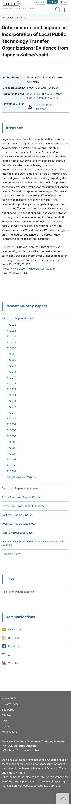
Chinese (64, 2)
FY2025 (11, 330)
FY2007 (11, 436)
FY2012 (11, 406)
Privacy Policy (10, 703)
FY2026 (11, 324)
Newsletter (14, 629)
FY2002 (11, 465)
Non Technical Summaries (17, 532)
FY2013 (11, 400)
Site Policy (8, 709)
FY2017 (11, 377)
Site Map (7, 715)
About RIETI (9, 698)
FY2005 (11, 447)
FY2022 (11, 348)
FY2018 (11, 371)
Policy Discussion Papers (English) (22, 497)
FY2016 (11, 383)
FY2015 (11, 389)
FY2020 (11, 359)
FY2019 (11, 365)
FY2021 (11, 354)
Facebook (14, 646)
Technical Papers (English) (17, 514)
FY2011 (11, 412)
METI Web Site (10, 732)
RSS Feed (14, 638)
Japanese (40, 2)
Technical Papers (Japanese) (19, 523)
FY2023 (11, 342)
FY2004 (11, 453)
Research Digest (11, 553)
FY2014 (11, 395)
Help (4, 720)
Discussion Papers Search (17, 591)
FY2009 (11, 424)
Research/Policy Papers (14, 17)
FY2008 (11, 430)
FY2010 (11, 418)
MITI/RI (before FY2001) (21, 477)
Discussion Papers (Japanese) (20, 488)
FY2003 (11, 459)
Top (62, 798)
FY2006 (11, 442)
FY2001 (11, 471)
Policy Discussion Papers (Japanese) (24, 505)
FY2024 (11, 336)
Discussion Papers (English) (18, 318)
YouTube (13, 663)
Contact (6, 726)
